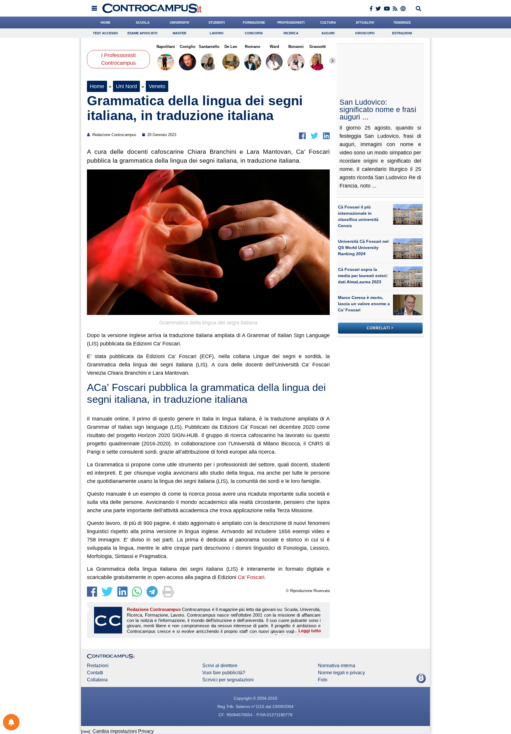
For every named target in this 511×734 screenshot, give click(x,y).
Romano (252, 46)
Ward (274, 46)
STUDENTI (216, 22)
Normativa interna (336, 665)
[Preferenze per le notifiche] (11, 722)
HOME (105, 22)
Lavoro (217, 33)
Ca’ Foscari (251, 577)
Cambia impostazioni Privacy (123, 731)
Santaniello (209, 46)
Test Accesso (105, 33)
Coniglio (187, 46)
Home (97, 86)
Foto (322, 680)
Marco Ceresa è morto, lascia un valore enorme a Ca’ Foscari (364, 303)
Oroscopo (365, 33)
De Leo (230, 46)
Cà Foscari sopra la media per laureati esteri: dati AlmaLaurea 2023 (363, 275)
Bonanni (296, 46)
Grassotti (317, 46)
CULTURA (328, 22)
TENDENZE (402, 22)
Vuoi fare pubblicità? (223, 672)
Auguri (327, 33)
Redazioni (98, 665)
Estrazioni (402, 33)
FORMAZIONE (254, 22)
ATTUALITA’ (365, 22)
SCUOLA (143, 22)
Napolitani (165, 46)
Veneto (157, 86)
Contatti (95, 672)
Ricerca (291, 33)
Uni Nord (126, 86)
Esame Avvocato (142, 33)
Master (179, 33)
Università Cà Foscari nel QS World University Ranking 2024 (363, 247)
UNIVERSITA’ (180, 22)
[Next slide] (332, 60)
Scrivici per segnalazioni (228, 680)
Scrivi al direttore (219, 665)
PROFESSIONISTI (291, 22)
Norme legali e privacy (341, 672)
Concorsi (254, 33)
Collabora (97, 680)
